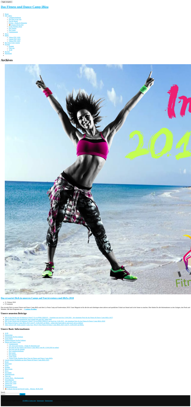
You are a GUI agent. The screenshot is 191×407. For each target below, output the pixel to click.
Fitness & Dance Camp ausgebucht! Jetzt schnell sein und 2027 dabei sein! (28, 319)
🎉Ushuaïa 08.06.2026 (16, 25)
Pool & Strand (13, 21)
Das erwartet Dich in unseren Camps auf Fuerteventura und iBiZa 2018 (37, 298)
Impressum (8, 364)
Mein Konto (8, 369)
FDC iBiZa (8, 16)
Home (7, 14)
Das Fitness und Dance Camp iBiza (24, 7)
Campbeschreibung (15, 17)
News (6, 34)
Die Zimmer (12, 28)
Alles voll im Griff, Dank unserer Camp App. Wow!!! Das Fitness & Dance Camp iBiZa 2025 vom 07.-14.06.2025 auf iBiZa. (44, 325)
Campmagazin (13, 32)
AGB (10, 50)
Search (3, 392)
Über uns (12, 48)
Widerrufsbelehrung (11, 387)
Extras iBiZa (9, 338)
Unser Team (12, 356)
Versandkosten (9, 380)
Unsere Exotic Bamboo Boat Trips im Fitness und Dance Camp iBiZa (31, 358)
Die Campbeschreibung (16, 351)
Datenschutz (9, 335)
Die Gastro (12, 30)
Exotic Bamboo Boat (15, 26)
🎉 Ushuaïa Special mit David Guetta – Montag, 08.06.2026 (24, 389)
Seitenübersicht (9, 374)
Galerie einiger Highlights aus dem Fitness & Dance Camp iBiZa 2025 (27, 360)
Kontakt (7, 44)
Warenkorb (8, 53)
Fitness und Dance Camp (13, 342)
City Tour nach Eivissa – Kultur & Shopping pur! (24, 346)
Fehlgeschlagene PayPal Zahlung (15, 340)
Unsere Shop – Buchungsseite (14, 378)
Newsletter (8, 372)
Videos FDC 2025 (14, 41)
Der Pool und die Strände (17, 349)
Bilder (7, 35)
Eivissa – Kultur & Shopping (18, 23)
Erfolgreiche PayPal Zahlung (14, 337)
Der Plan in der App (15, 19)
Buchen (7, 52)
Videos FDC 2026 (14, 37)
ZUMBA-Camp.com (29, 401)
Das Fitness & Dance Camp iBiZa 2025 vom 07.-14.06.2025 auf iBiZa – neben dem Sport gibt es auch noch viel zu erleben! (44, 323)
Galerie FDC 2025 (14, 39)
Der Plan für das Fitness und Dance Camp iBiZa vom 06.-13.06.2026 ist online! (34, 347)
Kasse (7, 365)
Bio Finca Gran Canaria (12, 43)
